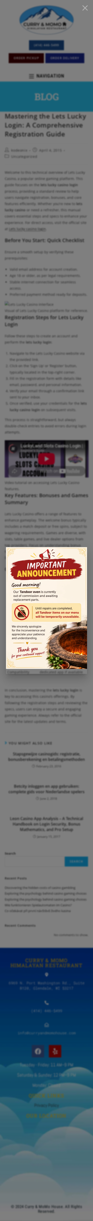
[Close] (85, 7)
